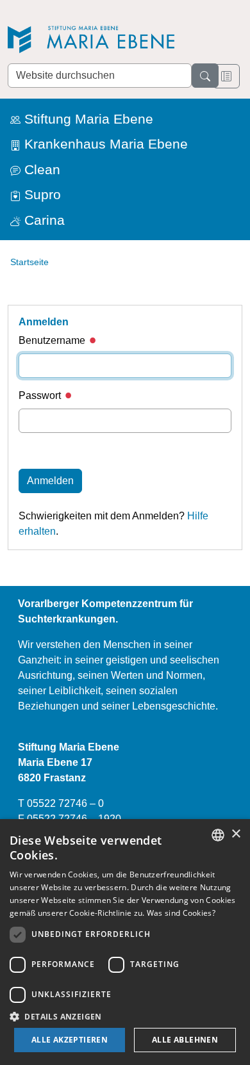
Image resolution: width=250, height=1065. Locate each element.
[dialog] (125, 942)
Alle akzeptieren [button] (69, 1039)
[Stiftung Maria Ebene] (97, 39)
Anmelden (50, 480)
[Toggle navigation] (226, 76)
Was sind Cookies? (181, 912)
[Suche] (205, 75)
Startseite (29, 262)
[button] (125, 1016)
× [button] (235, 834)
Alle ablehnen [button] (185, 1039)
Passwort (41, 395)
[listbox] (218, 835)
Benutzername (53, 340)
